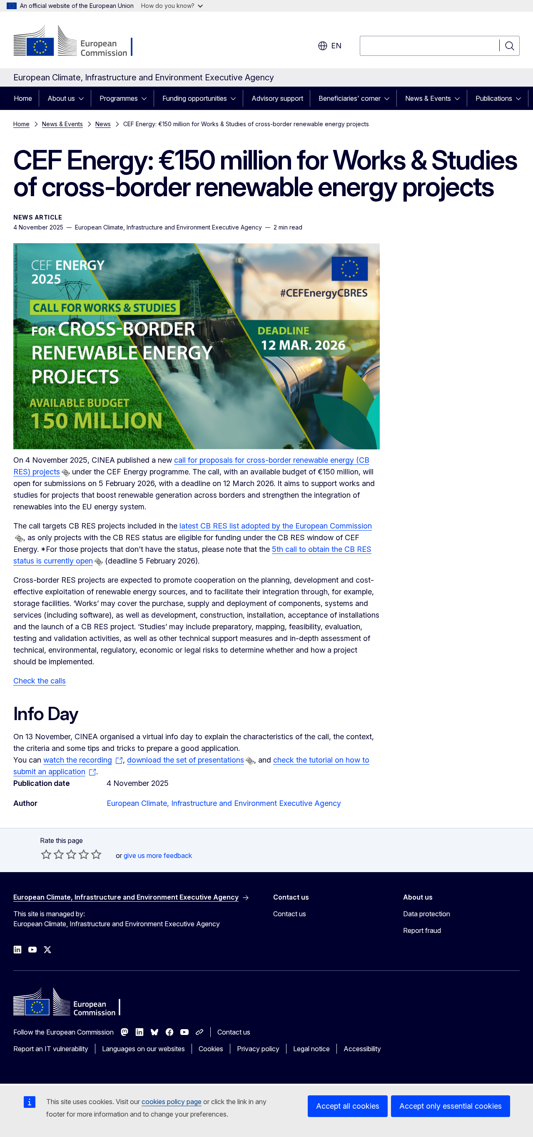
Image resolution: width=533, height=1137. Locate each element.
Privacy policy (258, 1049)
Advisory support (277, 98)
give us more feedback (158, 855)
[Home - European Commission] (80, 41)
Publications (494, 98)
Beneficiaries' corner (350, 98)
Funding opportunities (194, 98)
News (103, 123)
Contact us (289, 914)
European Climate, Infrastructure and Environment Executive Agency (224, 803)
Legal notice (311, 1049)
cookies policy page (172, 1101)
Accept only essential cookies (450, 1106)
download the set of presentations (185, 760)
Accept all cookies (347, 1106)
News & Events (428, 98)
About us (61, 98)
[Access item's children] (84, 98)
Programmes (119, 98)
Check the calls (39, 680)
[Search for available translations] (66, 473)
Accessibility (362, 1049)
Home (23, 98)
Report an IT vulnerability (50, 1049)
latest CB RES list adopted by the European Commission (275, 525)
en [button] (336, 45)
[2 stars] (52, 854)
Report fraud (422, 930)
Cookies (211, 1049)
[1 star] (46, 854)
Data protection (426, 914)
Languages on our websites (143, 1049)
